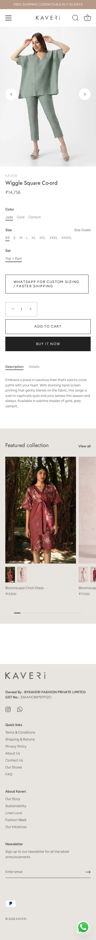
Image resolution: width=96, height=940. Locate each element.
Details (34, 367)
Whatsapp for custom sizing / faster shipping (46, 284)
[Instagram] (8, 709)
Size (48, 230)
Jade (9, 217)
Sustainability (15, 806)
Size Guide (82, 230)
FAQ (8, 774)
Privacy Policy (16, 746)
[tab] (17, 366)
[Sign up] (88, 872)
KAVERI (11, 176)
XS (7, 238)
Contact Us (14, 760)
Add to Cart (48, 326)
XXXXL (67, 238)
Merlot (10, 575)
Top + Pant (13, 258)
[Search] (75, 19)
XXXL (54, 238)
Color (9, 209)
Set (8, 251)
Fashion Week (15, 820)
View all (84, 446)
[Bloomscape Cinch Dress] (40, 510)
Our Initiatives (16, 827)
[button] (11, 94)
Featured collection (27, 445)
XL (34, 238)
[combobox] (48, 393)
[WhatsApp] (19, 709)
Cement (35, 217)
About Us (12, 753)
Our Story (12, 799)
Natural (22, 575)
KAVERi (21, 919)
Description (14, 367)
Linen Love (13, 813)
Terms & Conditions (20, 732)
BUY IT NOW (48, 344)
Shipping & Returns (20, 739)
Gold (21, 217)
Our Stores (13, 767)
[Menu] (8, 18)
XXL (42, 238)
